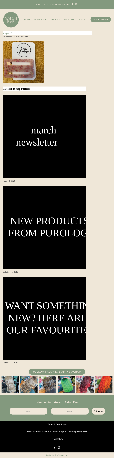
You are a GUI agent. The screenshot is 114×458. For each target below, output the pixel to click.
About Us (69, 19)
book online (100, 19)
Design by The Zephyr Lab (57, 455)
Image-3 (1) (8, 33)
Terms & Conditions (57, 424)
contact (82, 19)
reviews (55, 19)
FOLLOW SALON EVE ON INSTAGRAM (57, 372)
